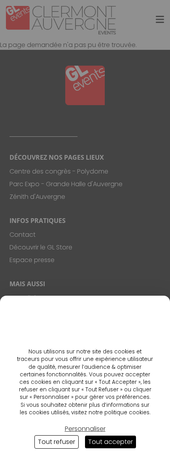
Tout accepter (110, 441)
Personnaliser (85, 428)
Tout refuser (56, 441)
